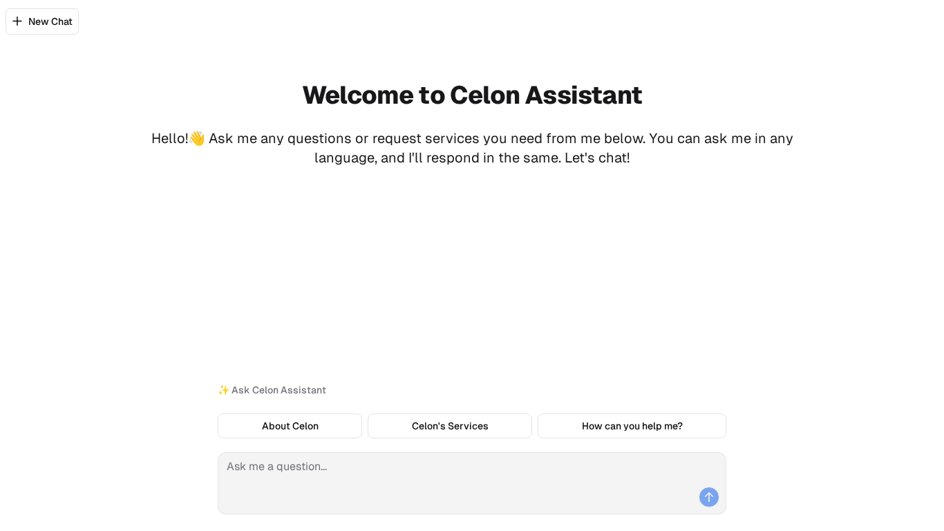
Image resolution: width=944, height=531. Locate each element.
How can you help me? (632, 426)
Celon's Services (450, 426)
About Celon (290, 426)
